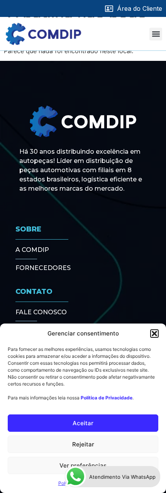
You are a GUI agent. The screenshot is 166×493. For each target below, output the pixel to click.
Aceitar (83, 423)
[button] (154, 333)
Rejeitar (83, 444)
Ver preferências (83, 465)
